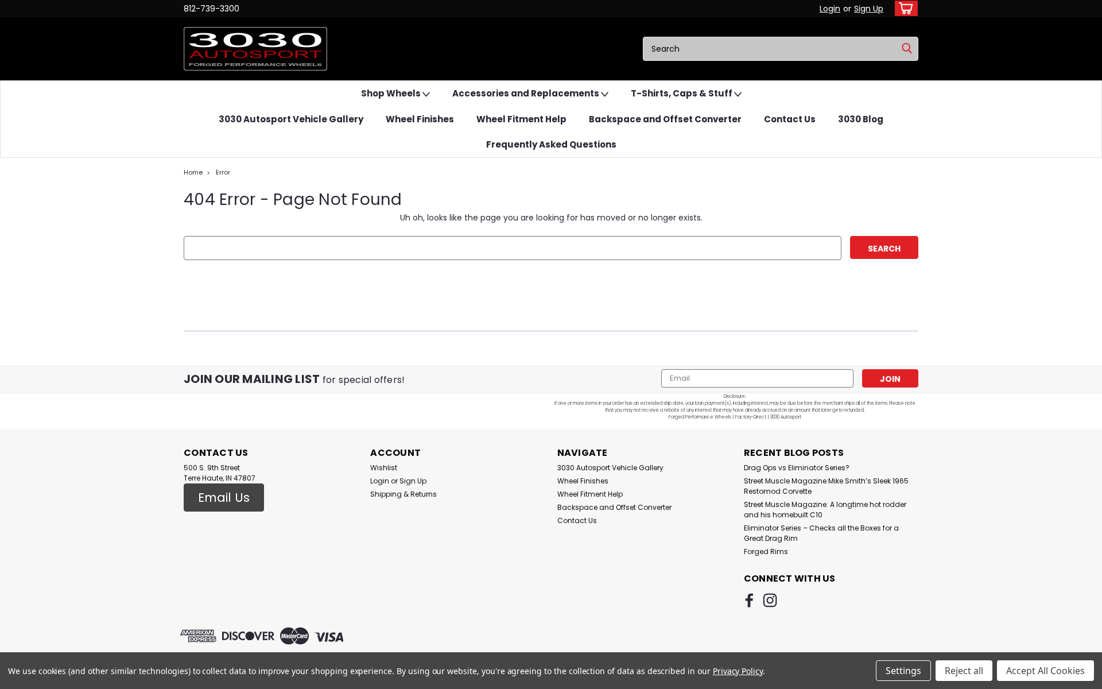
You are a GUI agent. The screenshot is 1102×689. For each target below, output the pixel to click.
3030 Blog (860, 119)
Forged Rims (766, 551)
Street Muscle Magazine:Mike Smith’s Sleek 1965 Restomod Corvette (826, 486)
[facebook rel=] (749, 600)
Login (830, 8)
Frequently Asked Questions (551, 144)
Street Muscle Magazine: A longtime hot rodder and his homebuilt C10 (825, 510)
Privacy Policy (738, 670)
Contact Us (790, 119)
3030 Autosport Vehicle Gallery (291, 119)
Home (193, 172)
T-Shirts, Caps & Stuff (682, 93)
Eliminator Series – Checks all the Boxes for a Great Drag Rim (821, 533)
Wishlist (383, 468)
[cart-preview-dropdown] (903, 8)
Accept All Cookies (1045, 670)
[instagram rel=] (770, 600)
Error (223, 172)
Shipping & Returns (403, 494)
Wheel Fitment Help (521, 119)
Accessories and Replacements (526, 93)
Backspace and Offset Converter (665, 119)
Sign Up (868, 8)
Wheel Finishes (420, 119)
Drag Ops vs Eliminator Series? (796, 468)
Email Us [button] (224, 497)
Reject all (964, 670)
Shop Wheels (391, 93)
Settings (903, 670)
